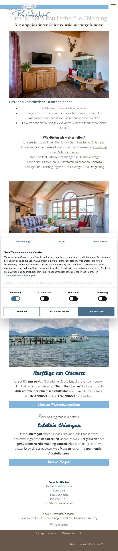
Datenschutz (69, 533)
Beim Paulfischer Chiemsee (86, 142)
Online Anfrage (89, 157)
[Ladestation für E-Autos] (59, 524)
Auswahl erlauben (59, 311)
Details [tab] (61, 241)
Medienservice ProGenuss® (87, 544)
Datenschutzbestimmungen (19, 275)
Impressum (53, 533)
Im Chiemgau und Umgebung (85, 167)
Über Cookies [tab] (99, 241)
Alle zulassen (96, 311)
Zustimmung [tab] (23, 241)
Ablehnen (21, 311)
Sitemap (39, 533)
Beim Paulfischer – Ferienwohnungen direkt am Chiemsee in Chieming (59, 518)
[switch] (44, 298)
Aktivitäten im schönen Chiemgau (82, 162)
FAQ (81, 533)
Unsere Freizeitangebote (59, 404)
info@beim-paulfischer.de (59, 503)
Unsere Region (59, 462)
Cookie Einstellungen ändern (59, 514)
